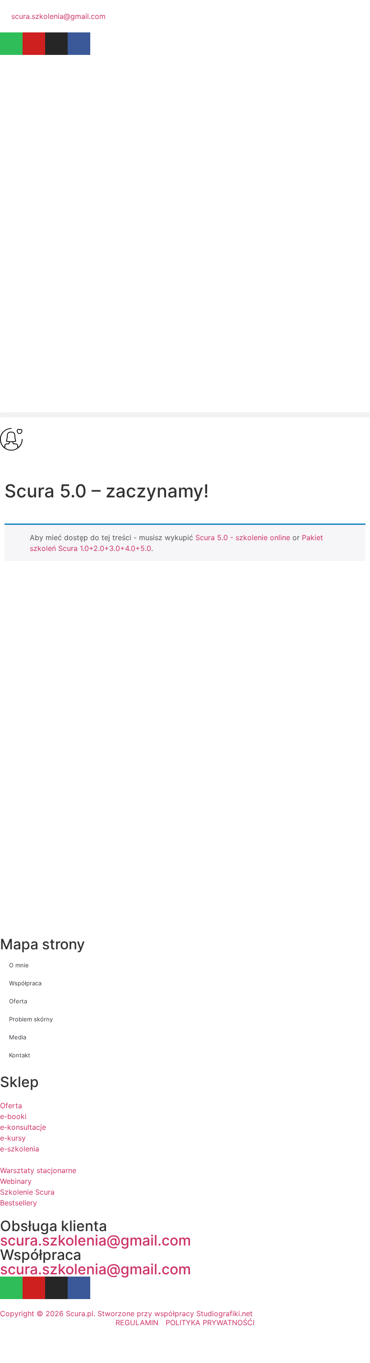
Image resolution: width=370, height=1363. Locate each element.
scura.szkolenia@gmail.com (95, 1240)
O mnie (19, 965)
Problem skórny (31, 1019)
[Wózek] (11, 461)
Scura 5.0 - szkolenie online (242, 537)
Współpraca (25, 983)
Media (17, 1037)
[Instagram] (56, 43)
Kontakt (19, 1055)
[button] (185, 414)
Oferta (18, 1001)
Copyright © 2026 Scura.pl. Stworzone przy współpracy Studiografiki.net (126, 1313)
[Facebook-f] (79, 43)
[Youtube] (34, 43)
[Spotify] (11, 43)
